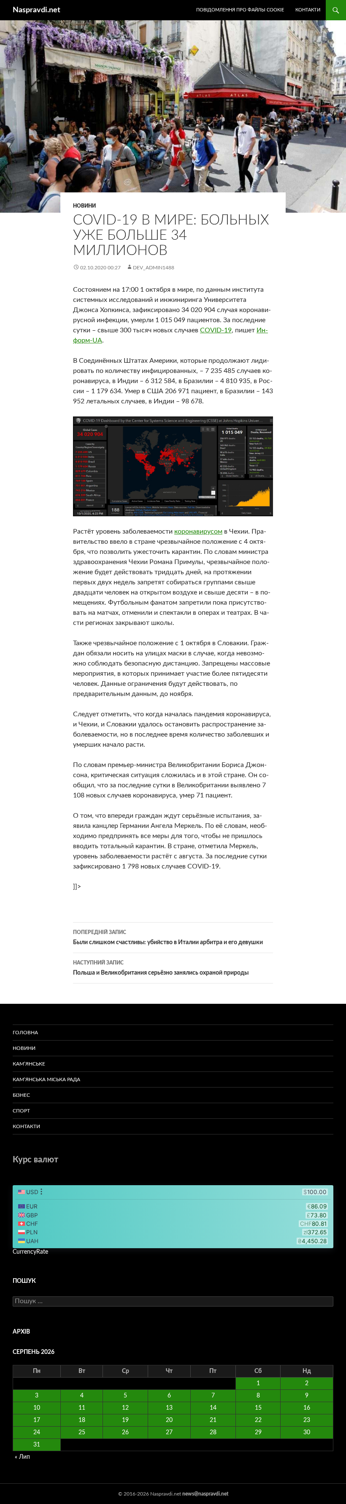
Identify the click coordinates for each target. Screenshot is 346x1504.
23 (306, 1420)
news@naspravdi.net (205, 1493)
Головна (25, 1032)
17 (36, 1420)
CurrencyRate (30, 1252)
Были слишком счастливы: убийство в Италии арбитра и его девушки (168, 937)
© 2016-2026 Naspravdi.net (150, 1493)
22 (258, 1420)
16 (306, 1408)
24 (36, 1433)
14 (213, 1408)
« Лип (22, 1457)
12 (125, 1408)
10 (36, 1408)
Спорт (21, 1110)
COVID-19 (216, 330)
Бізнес (21, 1095)
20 (169, 1420)
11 (81, 1408)
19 (125, 1420)
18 (81, 1420)
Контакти (307, 10)
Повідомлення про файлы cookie (240, 10)
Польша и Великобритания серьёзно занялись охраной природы (161, 968)
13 (169, 1408)
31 (36, 1445)
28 (213, 1433)
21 (213, 1420)
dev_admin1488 (153, 267)
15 (258, 1408)
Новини (84, 205)
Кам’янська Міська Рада (46, 1079)
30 (306, 1433)
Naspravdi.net (36, 10)
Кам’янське (29, 1063)
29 (258, 1433)
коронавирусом (198, 531)
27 (169, 1433)
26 (125, 1433)
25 (81, 1433)
